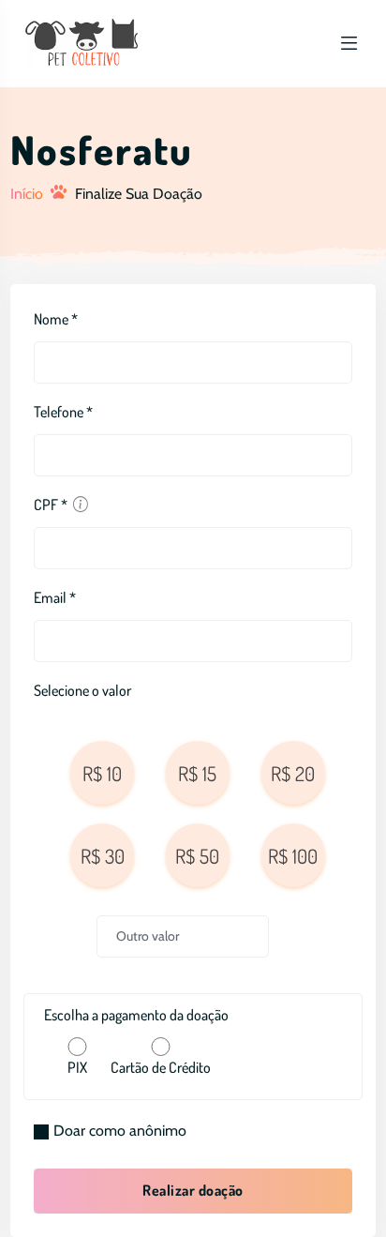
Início (26, 194)
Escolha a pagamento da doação (136, 1014)
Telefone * (63, 411)
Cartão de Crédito (161, 1067)
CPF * (50, 504)
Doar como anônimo (119, 1130)
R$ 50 (197, 855)
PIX (77, 1067)
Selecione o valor (82, 690)
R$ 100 (293, 855)
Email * (55, 597)
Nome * (56, 318)
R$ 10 (102, 773)
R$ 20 (293, 773)
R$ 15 (197, 773)
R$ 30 (103, 855)
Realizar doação (192, 1190)
